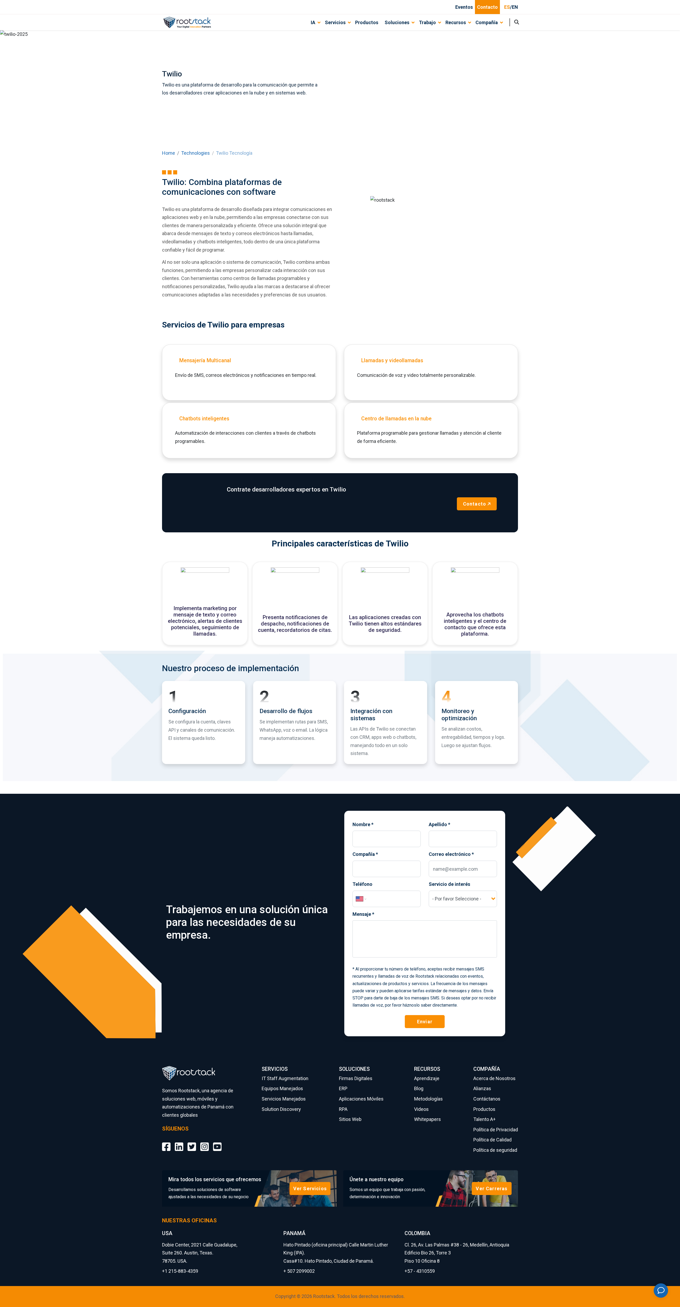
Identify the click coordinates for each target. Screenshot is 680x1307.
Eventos (464, 7)
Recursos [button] (455, 22)
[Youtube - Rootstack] (217, 1143)
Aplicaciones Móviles (361, 1099)
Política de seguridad (495, 1150)
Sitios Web (350, 1119)
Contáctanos (486, 1099)
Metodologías (428, 1099)
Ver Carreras (491, 1188)
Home (168, 153)
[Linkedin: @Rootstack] (179, 1143)
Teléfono (362, 884)
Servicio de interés (449, 884)
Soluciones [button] (397, 22)
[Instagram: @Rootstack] (204, 1143)
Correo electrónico (451, 854)
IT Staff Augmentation (285, 1078)
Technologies (195, 153)
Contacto (487, 7)
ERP (343, 1088)
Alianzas (482, 1088)
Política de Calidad (492, 1139)
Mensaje (363, 914)
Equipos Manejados (282, 1088)
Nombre (362, 824)
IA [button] (313, 22)
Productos (366, 22)
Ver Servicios (310, 1188)
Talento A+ (484, 1119)
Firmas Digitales (355, 1078)
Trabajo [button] (427, 22)
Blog (418, 1088)
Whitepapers (427, 1119)
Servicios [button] (335, 22)
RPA (343, 1109)
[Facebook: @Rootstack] (166, 1143)
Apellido (439, 824)
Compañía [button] (486, 22)
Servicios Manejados (284, 1099)
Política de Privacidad (495, 1129)
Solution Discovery (281, 1109)
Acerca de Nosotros (494, 1078)
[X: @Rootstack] (192, 1143)
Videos (421, 1109)
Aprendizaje (426, 1078)
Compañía (365, 854)
